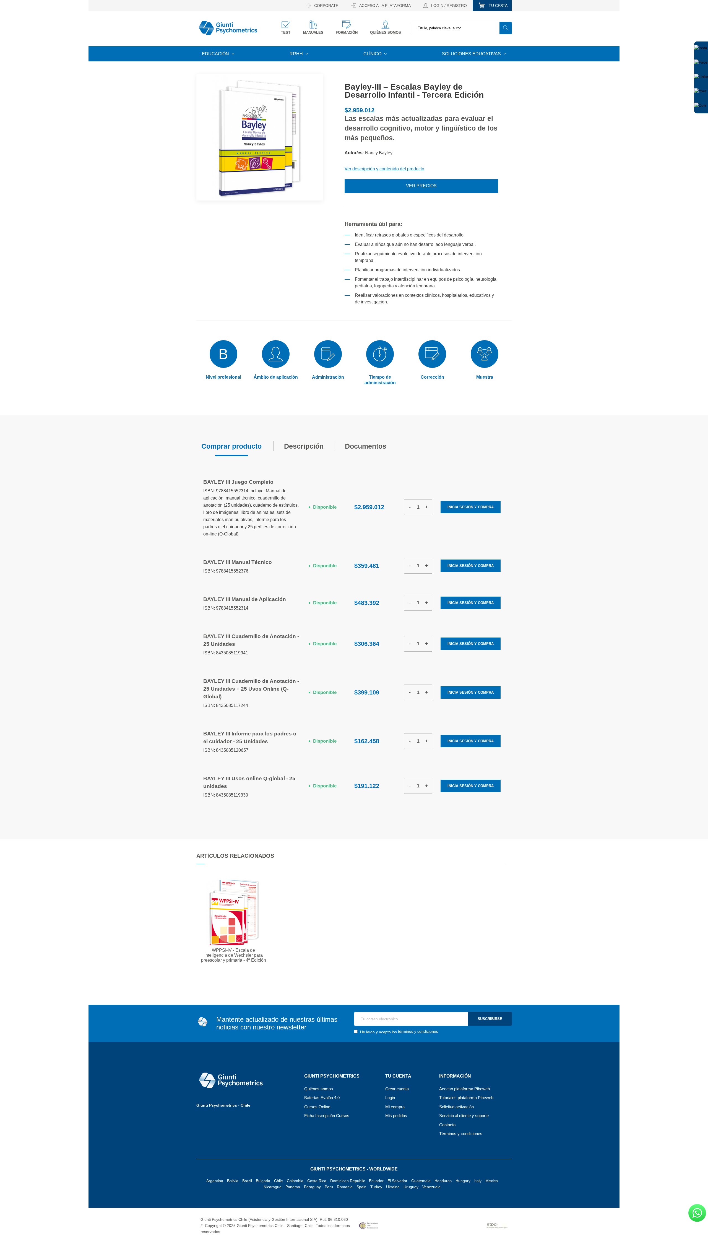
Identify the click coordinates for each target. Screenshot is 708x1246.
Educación (216, 53)
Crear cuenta (397, 1088)
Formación (347, 32)
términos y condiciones (418, 1031)
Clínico (372, 53)
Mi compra (395, 1106)
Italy (477, 1181)
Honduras (443, 1181)
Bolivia (232, 1181)
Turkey (376, 1187)
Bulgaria (263, 1181)
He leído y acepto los (398, 1031)
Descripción (304, 444)
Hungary (462, 1181)
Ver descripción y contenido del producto (384, 169)
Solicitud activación (456, 1106)
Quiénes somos (385, 32)
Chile (278, 1181)
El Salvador (397, 1181)
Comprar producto (231, 444)
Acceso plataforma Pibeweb (464, 1088)
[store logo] (228, 28)
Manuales (313, 32)
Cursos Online (317, 1106)
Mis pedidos (396, 1115)
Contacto (447, 1124)
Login (390, 1097)
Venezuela (431, 1187)
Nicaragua (273, 1187)
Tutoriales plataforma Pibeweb (466, 1097)
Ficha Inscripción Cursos (326, 1115)
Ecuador (376, 1181)
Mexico (491, 1181)
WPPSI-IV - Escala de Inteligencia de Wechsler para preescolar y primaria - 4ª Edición (233, 955)
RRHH (297, 53)
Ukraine (393, 1187)
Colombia (295, 1181)
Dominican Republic (347, 1181)
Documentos (366, 444)
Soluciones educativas (472, 53)
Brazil (247, 1181)
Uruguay (411, 1187)
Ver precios (421, 185)
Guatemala (421, 1181)
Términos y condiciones (460, 1133)
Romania (345, 1187)
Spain (361, 1187)
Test (285, 32)
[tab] (231, 446)
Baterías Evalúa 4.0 (322, 1097)
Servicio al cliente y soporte (464, 1115)
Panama (292, 1187)
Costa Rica (316, 1181)
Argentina (214, 1181)
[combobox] (461, 28)
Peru (329, 1187)
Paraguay (312, 1187)
